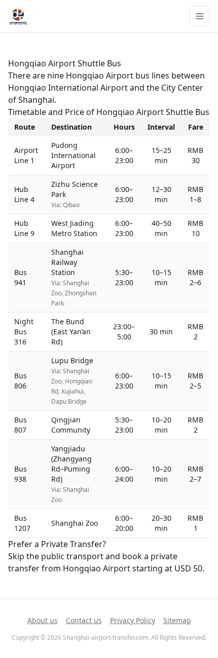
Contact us (84, 620)
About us (42, 620)
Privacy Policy (132, 620)
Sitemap (177, 620)
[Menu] (200, 16)
